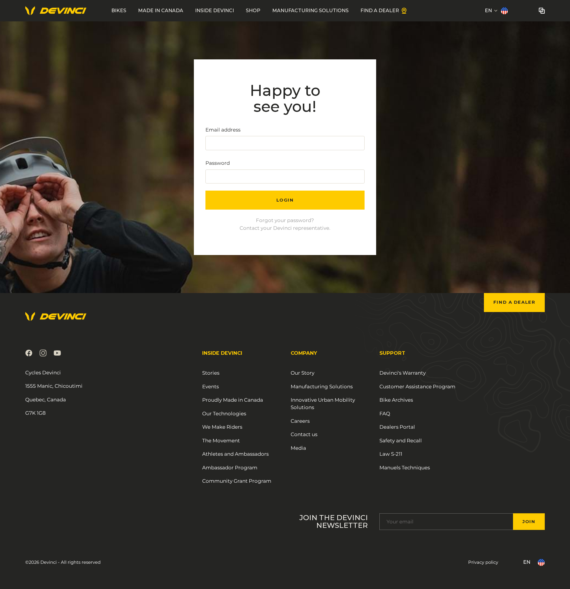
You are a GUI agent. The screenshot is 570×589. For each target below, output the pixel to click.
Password (217, 163)
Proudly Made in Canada (232, 400)
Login (285, 200)
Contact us (304, 434)
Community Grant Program (236, 481)
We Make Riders (222, 427)
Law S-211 (390, 454)
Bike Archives (396, 400)
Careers (300, 421)
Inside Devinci (214, 10)
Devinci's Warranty (402, 373)
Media (298, 448)
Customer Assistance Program (417, 387)
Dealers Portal (397, 427)
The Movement (221, 441)
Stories (210, 373)
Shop (253, 10)
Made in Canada (160, 10)
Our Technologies (224, 414)
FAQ (384, 414)
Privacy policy (483, 562)
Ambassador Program (229, 468)
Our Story (302, 373)
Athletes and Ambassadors (235, 454)
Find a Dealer (379, 10)
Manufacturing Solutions (310, 10)
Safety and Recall (400, 441)
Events (210, 387)
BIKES (118, 10)
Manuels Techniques (404, 468)
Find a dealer (514, 302)
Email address (222, 130)
